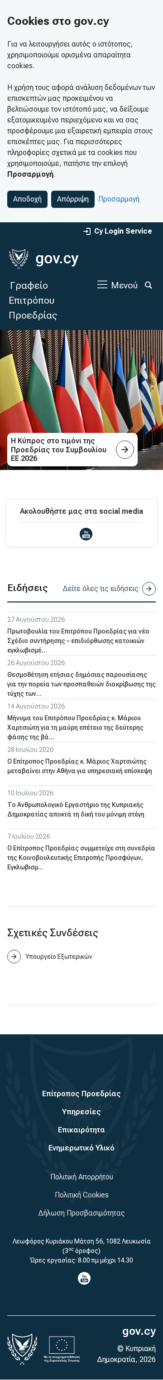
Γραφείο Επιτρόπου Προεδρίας (33, 300)
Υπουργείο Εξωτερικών (58, 956)
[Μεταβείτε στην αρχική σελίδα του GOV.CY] (43, 259)
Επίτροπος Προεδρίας (81, 1093)
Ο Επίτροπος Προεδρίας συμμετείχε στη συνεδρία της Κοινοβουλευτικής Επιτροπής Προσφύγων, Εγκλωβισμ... (81, 858)
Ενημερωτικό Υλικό (81, 1148)
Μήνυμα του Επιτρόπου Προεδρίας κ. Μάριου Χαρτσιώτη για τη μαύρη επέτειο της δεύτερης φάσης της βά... (75, 727)
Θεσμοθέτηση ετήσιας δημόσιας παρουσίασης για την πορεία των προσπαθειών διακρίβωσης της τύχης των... (81, 684)
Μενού (124, 285)
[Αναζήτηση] (148, 285)
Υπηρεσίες (81, 1112)
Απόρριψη (73, 199)
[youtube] (86, 534)
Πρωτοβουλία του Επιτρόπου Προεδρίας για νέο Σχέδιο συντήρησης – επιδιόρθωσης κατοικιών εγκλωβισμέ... (78, 641)
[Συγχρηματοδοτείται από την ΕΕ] (62, 1349)
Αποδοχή (27, 199)
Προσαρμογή (118, 199)
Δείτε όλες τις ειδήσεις (100, 588)
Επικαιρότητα (81, 1130)
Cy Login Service (123, 231)
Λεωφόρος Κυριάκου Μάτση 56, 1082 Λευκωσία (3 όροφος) (82, 1246)
